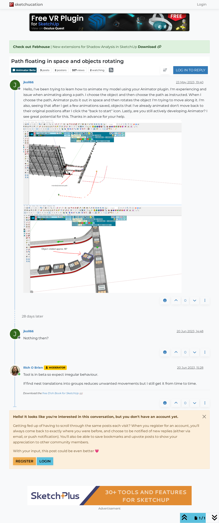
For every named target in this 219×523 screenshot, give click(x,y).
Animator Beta (25, 70)
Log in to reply (190, 70)
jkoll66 (28, 82)
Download (147, 47)
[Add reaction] (165, 301)
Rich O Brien (33, 368)
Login (45, 461)
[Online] (16, 370)
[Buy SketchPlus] (109, 495)
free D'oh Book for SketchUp (60, 393)
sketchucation (29, 4)
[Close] (204, 417)
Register (24, 461)
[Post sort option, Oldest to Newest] (165, 70)
